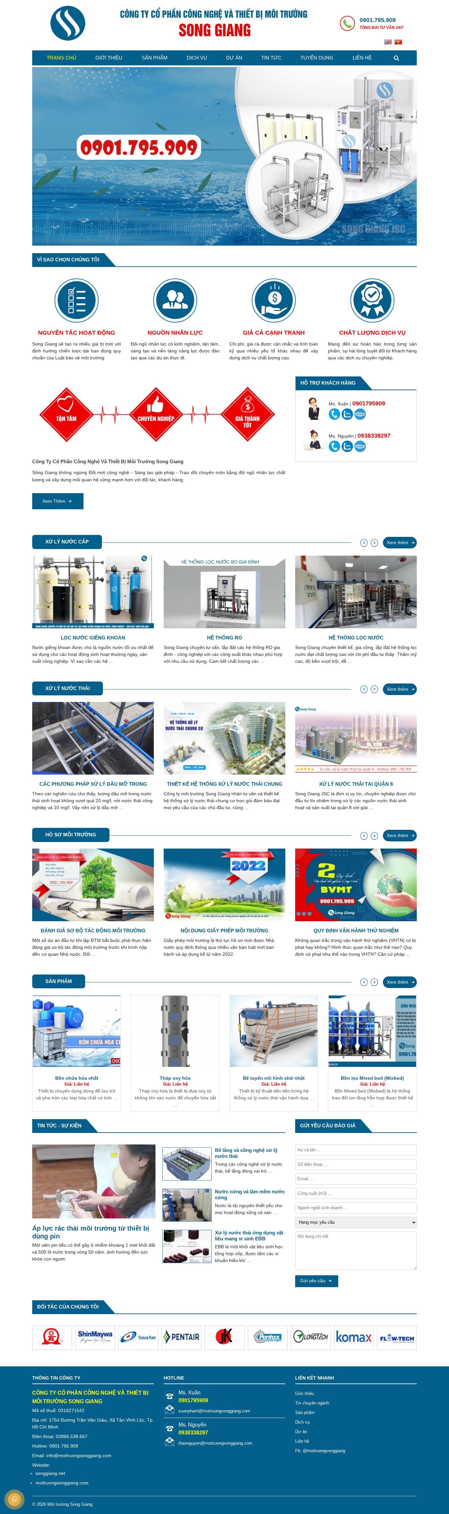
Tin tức (271, 57)
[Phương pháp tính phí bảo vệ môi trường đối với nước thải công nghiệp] (187, 1202)
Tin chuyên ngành (312, 1403)
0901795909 (193, 1400)
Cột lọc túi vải (372, 1078)
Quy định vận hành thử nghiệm (224, 930)
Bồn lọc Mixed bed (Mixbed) (273, 1078)
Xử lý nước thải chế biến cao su (356, 784)
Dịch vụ (197, 57)
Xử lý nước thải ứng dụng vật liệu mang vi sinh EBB (249, 1151)
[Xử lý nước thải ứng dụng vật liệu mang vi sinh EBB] (187, 1161)
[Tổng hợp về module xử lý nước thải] (187, 1248)
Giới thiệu (108, 57)
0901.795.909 (378, 20)
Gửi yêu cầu (313, 1280)
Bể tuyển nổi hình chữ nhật (175, 1078)
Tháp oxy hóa (76, 1078)
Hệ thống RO (93, 637)
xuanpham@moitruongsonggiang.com (214, 1410)
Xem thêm (54, 501)
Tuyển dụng (316, 57)
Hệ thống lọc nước (224, 637)
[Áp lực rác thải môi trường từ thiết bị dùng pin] (93, 1182)
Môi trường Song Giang (69, 1504)
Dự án (234, 57)
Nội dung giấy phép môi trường (93, 930)
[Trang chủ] (67, 24)
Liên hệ (362, 57)
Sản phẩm (155, 57)
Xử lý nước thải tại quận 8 (224, 784)
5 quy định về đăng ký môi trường (356, 930)
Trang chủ (61, 57)
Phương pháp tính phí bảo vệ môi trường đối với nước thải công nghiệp (249, 1195)
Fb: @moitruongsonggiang (320, 1450)
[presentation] (40, 159)
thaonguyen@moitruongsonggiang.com (215, 1443)
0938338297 (193, 1432)
